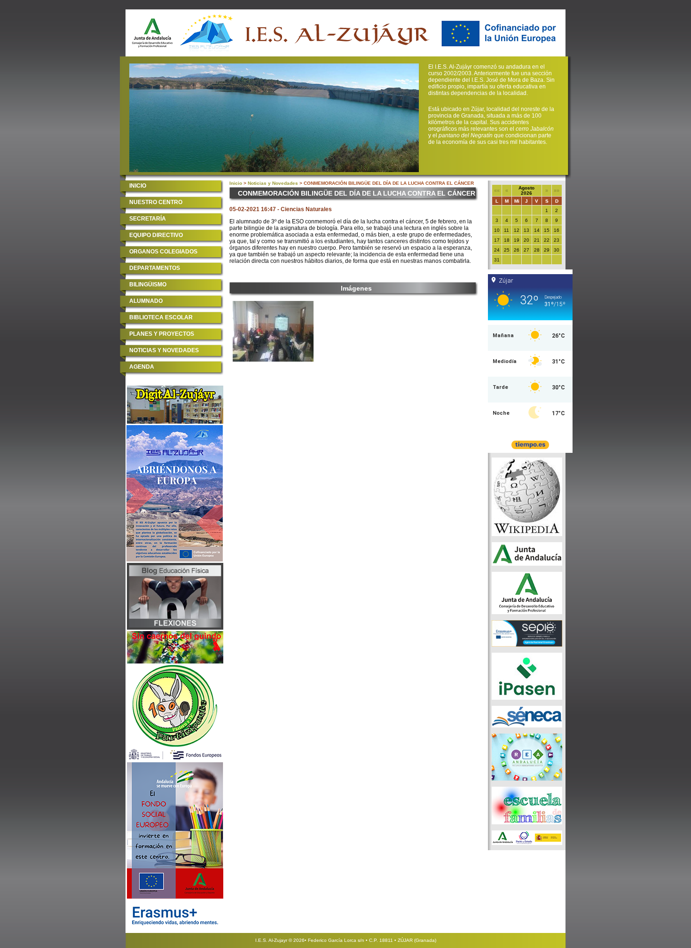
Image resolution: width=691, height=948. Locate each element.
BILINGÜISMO (147, 284)
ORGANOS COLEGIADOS (163, 251)
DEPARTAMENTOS (154, 268)
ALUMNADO (146, 301)
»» (556, 190)
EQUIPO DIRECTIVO (156, 235)
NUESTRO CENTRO (155, 202)
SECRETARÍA (147, 218)
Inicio (235, 183)
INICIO (137, 185)
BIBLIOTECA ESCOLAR (161, 317)
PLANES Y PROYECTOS (161, 334)
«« (497, 190)
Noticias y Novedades (273, 183)
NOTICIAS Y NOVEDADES (164, 350)
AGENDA (141, 366)
